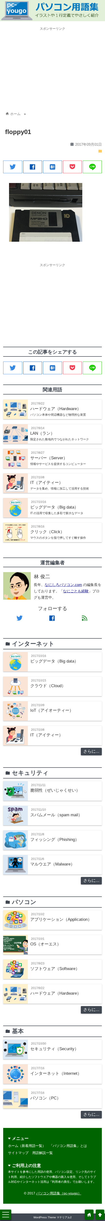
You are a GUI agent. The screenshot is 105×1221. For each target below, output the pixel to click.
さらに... (91, 751)
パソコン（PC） (45, 1098)
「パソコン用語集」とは (68, 1146)
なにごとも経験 (76, 591)
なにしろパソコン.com (63, 585)
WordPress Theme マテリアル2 (52, 1217)
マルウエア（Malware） (52, 864)
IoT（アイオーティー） (52, 710)
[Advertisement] (52, 67)
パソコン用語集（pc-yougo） (58, 1193)
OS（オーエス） (45, 944)
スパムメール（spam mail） (56, 815)
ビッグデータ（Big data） (54, 661)
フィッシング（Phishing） (54, 839)
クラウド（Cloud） (48, 685)
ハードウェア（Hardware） (55, 993)
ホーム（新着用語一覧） (27, 1146)
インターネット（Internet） (56, 1073)
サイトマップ (18, 1153)
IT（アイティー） (46, 735)
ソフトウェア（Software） (55, 968)
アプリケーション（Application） (61, 919)
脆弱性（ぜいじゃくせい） (55, 790)
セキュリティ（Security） (54, 1049)
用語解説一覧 (42, 1153)
